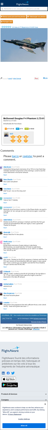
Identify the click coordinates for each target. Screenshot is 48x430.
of (20, 129)
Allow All (24, 425)
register (28, 156)
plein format (17, 78)
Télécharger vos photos (37, 17)
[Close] (45, 404)
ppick (11, 133)
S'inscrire (36, 329)
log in (15, 156)
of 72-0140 (9, 129)
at (29, 129)
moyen (5, 78)
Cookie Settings (24, 419)
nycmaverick (7, 198)
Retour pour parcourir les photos (14, 17)
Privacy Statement (14, 414)
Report (5, 175)
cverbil (5, 257)
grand (10, 78)
